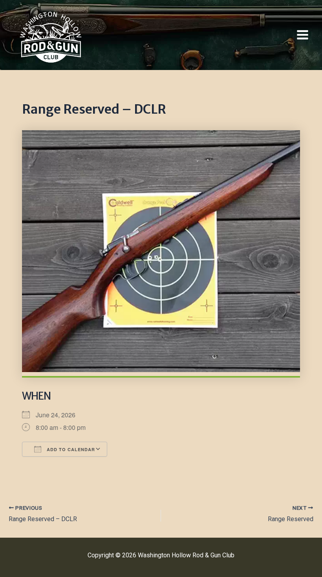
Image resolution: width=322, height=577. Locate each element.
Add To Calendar (70, 449)
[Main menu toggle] (303, 35)
